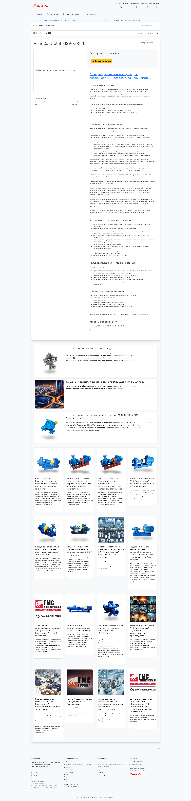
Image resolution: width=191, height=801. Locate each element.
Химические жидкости (71, 786)
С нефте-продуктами (71, 784)
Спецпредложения (72, 14)
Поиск (100, 772)
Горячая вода (68, 772)
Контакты (35, 775)
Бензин (66, 781)
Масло (66, 779)
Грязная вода (68, 769)
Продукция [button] (53, 14)
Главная (38, 14)
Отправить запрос (102, 61)
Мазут (66, 777)
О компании (91, 14)
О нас (34, 772)
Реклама (157, 748)
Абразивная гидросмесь (72, 789)
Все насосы (69, 761)
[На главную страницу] (41, 6)
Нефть (66, 774)
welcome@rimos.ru (146, 7)
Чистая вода (68, 767)
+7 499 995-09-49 (128, 7)
